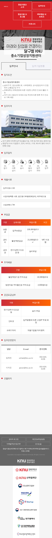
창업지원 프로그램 (22, 15)
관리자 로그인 (14, 439)
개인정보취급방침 (38, 439)
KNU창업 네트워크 (41, 15)
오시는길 (38, 444)
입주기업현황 (38, 66)
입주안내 (41, 6)
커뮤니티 (32, 24)
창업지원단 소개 (22, 6)
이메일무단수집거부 (14, 444)
